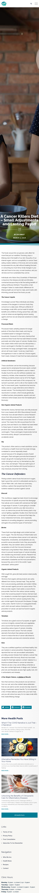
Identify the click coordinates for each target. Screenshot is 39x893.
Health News (7, 861)
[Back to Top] (35, 890)
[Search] (31, 3)
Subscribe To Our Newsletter (13, 843)
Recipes (6, 864)
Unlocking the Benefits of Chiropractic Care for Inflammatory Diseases (17, 797)
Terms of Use (7, 832)
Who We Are (7, 857)
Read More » (5, 734)
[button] (5, 707)
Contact (5, 868)
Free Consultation (9, 839)
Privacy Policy (7, 836)
